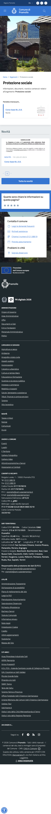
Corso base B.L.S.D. (14, 109)
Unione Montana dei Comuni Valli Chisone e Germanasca (24, 699)
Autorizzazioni (7, 365)
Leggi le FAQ (6, 595)
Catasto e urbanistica (10, 369)
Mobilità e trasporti (9, 388)
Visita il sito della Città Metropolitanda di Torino (20, 711)
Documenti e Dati (8, 323)
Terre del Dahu (7, 687)
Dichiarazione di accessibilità (13, 587)
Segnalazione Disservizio (11, 603)
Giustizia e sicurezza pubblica (13, 380)
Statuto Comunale (9, 615)
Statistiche (5, 638)
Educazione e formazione (11, 376)
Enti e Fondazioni (8, 327)
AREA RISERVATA (25, 760)
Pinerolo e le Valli (8, 680)
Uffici (3, 319)
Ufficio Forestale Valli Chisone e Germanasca (19, 695)
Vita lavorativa (7, 404)
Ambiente (5, 353)
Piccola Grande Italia (9, 676)
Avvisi (3, 429)
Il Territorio (5, 451)
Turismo (4, 400)
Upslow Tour (6, 703)
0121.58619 (10, 480)
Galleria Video (7, 459)
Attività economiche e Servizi (13, 463)
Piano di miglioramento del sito (14, 591)
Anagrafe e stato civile (10, 357)
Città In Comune (30, 748)
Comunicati (6, 425)
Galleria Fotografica (9, 455)
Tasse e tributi (7, 418)
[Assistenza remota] (39, 748)
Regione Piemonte (9, 3)
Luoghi (4, 447)
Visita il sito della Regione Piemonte (16, 715)
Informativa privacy (9, 619)
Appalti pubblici (7, 361)
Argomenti (13, 77)
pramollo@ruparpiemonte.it (18, 494)
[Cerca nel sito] (44, 11)
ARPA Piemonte (8, 660)
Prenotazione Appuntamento (13, 599)
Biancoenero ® (19, 754)
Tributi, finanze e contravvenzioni (14, 396)
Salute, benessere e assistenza (14, 392)
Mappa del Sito (7, 642)
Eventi (4, 443)
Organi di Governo (8, 312)
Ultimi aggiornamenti (10, 634)
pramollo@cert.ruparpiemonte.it (20, 491)
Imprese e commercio (10, 384)
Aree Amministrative (9, 316)
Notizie (4, 421)
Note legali (5, 623)
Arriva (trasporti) (8, 664)
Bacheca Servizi (7, 611)
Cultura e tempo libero (10, 372)
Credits (4, 631)
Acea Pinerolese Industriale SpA (14, 656)
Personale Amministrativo (12, 331)
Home (5, 77)
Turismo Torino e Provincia (11, 691)
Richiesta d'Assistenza (10, 607)
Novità (7, 157)
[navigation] (4, 10)
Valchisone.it (6, 707)
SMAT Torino (6, 684)
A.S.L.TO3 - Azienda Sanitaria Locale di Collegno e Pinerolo (25, 668)
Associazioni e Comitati (10, 467)
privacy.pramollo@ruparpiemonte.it (21, 568)
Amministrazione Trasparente (13, 583)
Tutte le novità (26, 181)
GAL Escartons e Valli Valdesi (13, 672)
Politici (4, 335)
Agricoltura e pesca (9, 349)
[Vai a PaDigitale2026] (16, 299)
